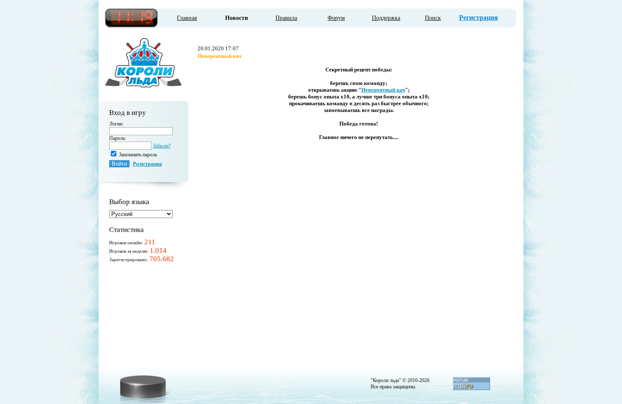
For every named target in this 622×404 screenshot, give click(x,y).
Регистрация (478, 17)
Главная (187, 18)
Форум (336, 18)
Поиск (433, 18)
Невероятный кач (383, 90)
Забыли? (162, 146)
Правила (286, 18)
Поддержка (386, 18)
